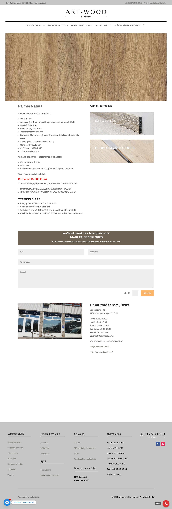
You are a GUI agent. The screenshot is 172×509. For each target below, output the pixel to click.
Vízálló (10, 475)
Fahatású (45, 443)
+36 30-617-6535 (131, 3)
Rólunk (77, 443)
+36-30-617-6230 (143, 3)
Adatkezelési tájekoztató (85, 459)
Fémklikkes (12, 453)
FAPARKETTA (77, 25)
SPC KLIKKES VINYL (57, 25)
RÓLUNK (108, 25)
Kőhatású (11, 469)
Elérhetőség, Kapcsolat (84, 448)
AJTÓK (89, 25)
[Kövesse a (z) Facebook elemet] (158, 444)
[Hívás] (166, 503)
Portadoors (46, 470)
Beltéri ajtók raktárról (50, 475)
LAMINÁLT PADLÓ (34, 25)
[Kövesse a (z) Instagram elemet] (163, 444)
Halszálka (11, 459)
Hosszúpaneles (14, 442)
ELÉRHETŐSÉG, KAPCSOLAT (127, 25)
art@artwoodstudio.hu (158, 3)
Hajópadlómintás (15, 464)
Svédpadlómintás (15, 448)
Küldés (147, 293)
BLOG (98, 25)
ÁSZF (76, 454)
